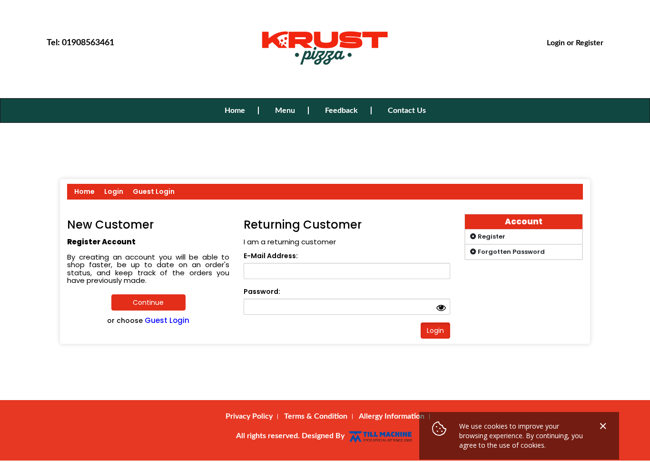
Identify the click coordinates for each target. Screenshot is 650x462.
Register (589, 43)
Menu (285, 110)
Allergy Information (391, 416)
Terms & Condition (315, 416)
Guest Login (154, 191)
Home (235, 110)
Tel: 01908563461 (80, 43)
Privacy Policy (249, 416)
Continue (148, 302)
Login (556, 43)
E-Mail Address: (271, 256)
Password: (262, 291)
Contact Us (407, 110)
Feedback (341, 110)
